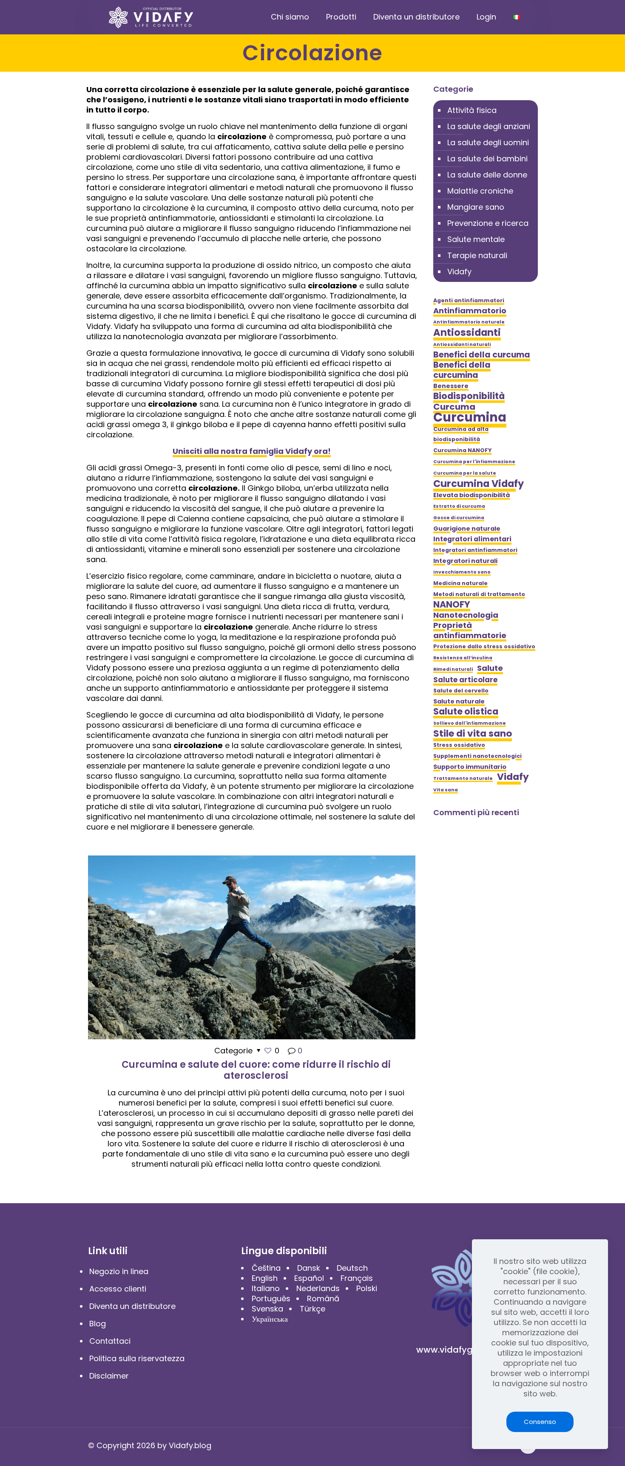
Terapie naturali (477, 255)
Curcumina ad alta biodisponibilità (461, 434)
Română (323, 1298)
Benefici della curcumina (462, 370)
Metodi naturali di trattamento (479, 594)
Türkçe (312, 1308)
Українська (270, 1319)
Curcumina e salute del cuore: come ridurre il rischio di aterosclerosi (256, 1070)
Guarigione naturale (466, 528)
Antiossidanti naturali (462, 344)
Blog (97, 1323)
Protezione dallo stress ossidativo (484, 646)
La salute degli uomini (488, 142)
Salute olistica (465, 711)
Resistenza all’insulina (462, 658)
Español (309, 1278)
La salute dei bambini (487, 158)
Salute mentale (476, 239)
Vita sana (445, 790)
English (265, 1278)
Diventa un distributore (132, 1306)
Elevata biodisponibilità (471, 495)
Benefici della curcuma (481, 355)
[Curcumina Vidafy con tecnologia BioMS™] (151, 17)
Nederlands (318, 1288)
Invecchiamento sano (462, 572)
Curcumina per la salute (464, 473)
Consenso (540, 1421)
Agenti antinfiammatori (468, 300)
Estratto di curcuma (459, 506)
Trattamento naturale (463, 778)
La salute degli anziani (488, 126)
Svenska (267, 1308)
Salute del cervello (461, 690)
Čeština (266, 1268)
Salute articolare (465, 680)
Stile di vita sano (472, 734)
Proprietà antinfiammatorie (469, 630)
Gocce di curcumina (458, 518)
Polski (366, 1288)
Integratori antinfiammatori (475, 550)
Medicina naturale (460, 583)
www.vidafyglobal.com (465, 1350)
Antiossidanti (467, 332)
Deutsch (352, 1268)
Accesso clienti (117, 1288)
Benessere (451, 386)
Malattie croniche (480, 191)
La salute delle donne (487, 174)
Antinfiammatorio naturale (469, 322)
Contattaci (110, 1341)
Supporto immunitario (469, 767)
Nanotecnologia (465, 615)
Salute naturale (459, 701)
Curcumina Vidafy (478, 483)
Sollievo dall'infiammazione (469, 723)
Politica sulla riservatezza (137, 1358)
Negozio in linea (118, 1271)
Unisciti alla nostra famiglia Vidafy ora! (252, 451)
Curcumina (469, 417)
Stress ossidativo (459, 744)
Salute (490, 668)
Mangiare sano (475, 207)
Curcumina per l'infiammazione (474, 462)
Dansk (308, 1268)
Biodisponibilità (469, 396)
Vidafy (459, 271)
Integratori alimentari (472, 539)
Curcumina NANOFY (462, 450)
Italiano (266, 1288)
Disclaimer (109, 1375)
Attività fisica (472, 110)
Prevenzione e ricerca (487, 223)
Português (271, 1298)
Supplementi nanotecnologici (477, 756)
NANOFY (451, 604)
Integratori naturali (465, 561)
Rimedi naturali (453, 669)
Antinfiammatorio (469, 311)
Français (357, 1278)
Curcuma (454, 407)
